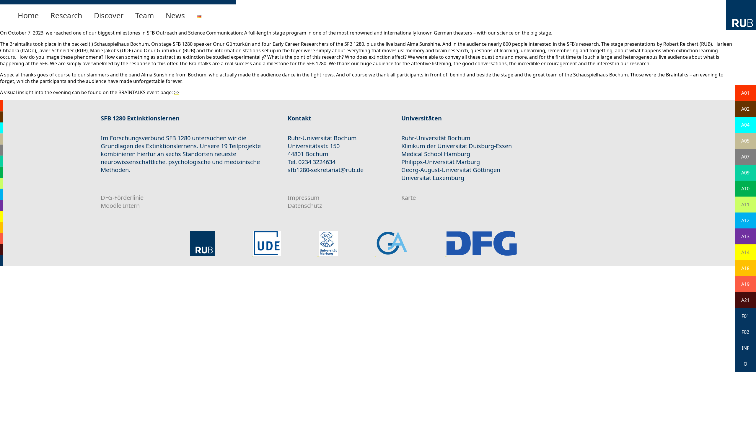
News (175, 15)
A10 (745, 188)
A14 (745, 252)
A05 (745, 141)
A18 (745, 268)
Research (66, 15)
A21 (745, 300)
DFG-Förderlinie (122, 198)
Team (144, 15)
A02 (745, 109)
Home (28, 15)
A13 (745, 236)
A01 (745, 93)
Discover (108, 15)
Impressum (304, 198)
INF (745, 348)
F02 (745, 332)
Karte (408, 198)
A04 (745, 125)
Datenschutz (305, 206)
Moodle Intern (120, 206)
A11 (745, 204)
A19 (745, 284)
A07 (745, 156)
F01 (745, 316)
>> (176, 92)
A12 (745, 220)
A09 (745, 172)
